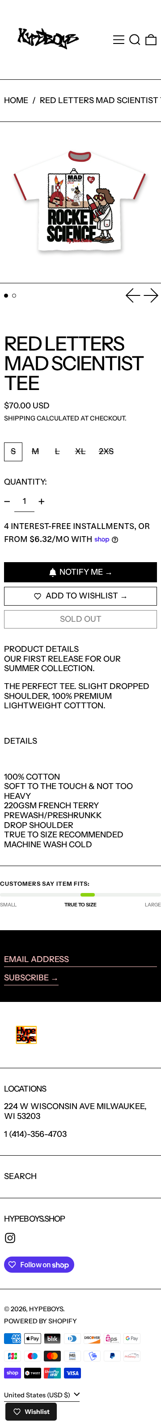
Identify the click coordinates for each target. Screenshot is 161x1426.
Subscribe (26, 978)
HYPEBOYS (46, 1309)
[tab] (6, 296)
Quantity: (25, 482)
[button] (135, 40)
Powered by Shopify (40, 1321)
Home (16, 100)
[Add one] (41, 501)
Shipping (19, 418)
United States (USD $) (38, 1395)
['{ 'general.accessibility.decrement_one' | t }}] (7, 501)
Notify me (81, 572)
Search (20, 1176)
